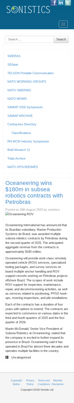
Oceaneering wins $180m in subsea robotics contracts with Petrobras (34, 192)
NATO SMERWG (19, 90)
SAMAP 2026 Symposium (25, 107)
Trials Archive (16, 158)
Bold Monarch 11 (18, 150)
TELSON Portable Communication (30, 73)
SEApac (12, 64)
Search (61, 39)
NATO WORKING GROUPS (26, 81)
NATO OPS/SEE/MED (22, 167)
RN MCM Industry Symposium (28, 141)
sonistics (54, 209)
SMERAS (14, 56)
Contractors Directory (21, 124)
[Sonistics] (28, 9)
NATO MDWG (17, 98)
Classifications (21, 133)
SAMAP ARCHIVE (20, 115)
